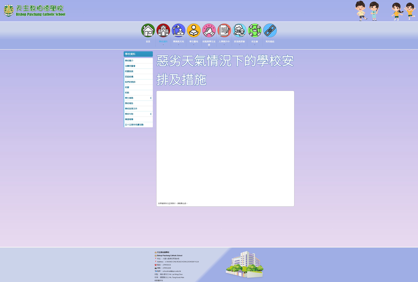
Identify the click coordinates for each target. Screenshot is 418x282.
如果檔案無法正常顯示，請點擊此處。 (173, 203)
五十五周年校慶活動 (134, 124)
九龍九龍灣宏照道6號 (171, 259)
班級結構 (129, 76)
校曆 (127, 87)
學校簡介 (129, 60)
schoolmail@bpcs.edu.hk (172, 271)
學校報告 (129, 103)
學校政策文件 (131, 108)
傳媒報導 (129, 119)
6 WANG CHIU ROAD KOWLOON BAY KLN (182, 262)
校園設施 (129, 71)
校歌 (127, 92)
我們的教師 (130, 82)
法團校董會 (130, 66)
